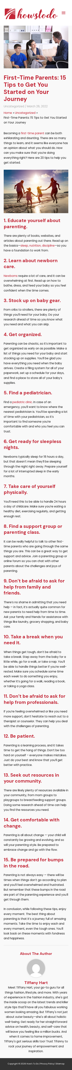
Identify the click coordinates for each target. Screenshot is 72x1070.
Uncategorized (14, 106)
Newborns (11, 276)
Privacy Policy (47, 1063)
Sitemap (60, 1063)
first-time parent (32, 133)
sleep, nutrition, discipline (37, 245)
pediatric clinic (22, 402)
